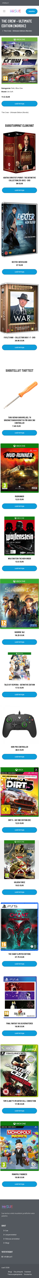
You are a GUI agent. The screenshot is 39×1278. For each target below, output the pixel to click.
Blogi (7, 1243)
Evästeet (27, 1272)
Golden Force (19, 882)
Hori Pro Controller (19, 747)
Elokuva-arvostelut (12, 1239)
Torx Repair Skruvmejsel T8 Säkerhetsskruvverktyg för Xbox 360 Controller (19, 420)
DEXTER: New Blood (19, 262)
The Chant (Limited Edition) (19, 954)
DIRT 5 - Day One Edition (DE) (19, 820)
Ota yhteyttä (18, 1272)
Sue (6, 1230)
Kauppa (32, 11)
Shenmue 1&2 (19, 632)
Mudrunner (19, 496)
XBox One (19, 88)
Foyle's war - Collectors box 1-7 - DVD (19, 337)
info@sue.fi (5, 3)
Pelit (12, 88)
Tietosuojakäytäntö (15, 1274)
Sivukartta (28, 1274)
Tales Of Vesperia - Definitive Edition (19, 684)
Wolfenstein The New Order (19, 558)
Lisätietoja (19, 104)
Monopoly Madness (19, 1174)
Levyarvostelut (10, 1235)
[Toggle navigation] (4, 11)
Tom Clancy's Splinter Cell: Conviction (19, 1101)
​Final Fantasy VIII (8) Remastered (19, 1023)
